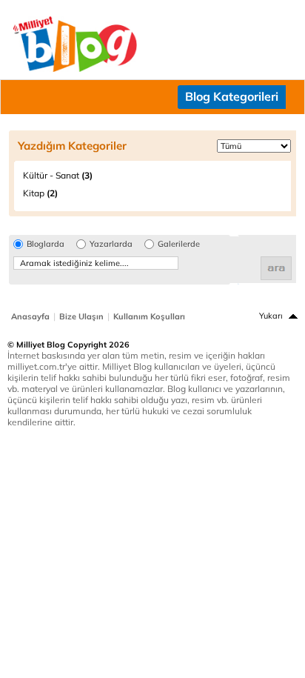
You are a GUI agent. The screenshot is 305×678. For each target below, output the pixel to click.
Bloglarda (45, 244)
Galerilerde (179, 244)
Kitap (40, 193)
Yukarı (271, 315)
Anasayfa (30, 316)
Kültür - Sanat (58, 175)
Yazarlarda (111, 244)
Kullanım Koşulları (149, 316)
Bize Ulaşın (81, 316)
